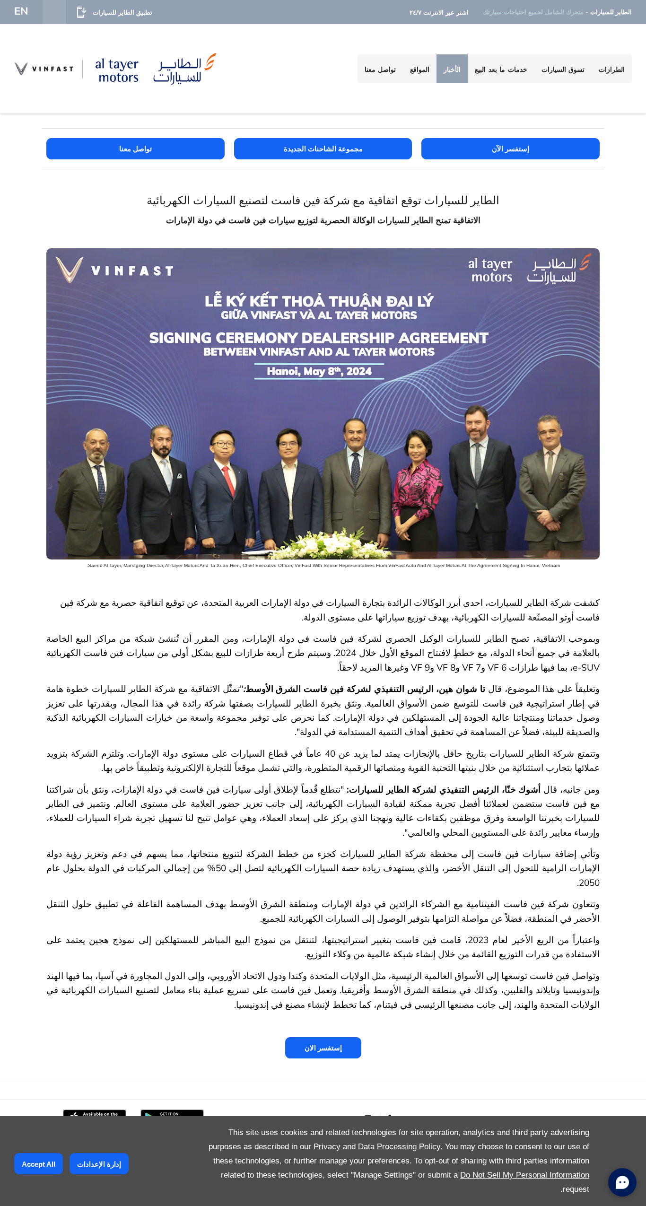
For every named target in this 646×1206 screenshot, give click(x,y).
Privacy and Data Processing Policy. (378, 1146)
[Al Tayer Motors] (156, 68)
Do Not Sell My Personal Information (524, 1175)
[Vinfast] (43, 68)
